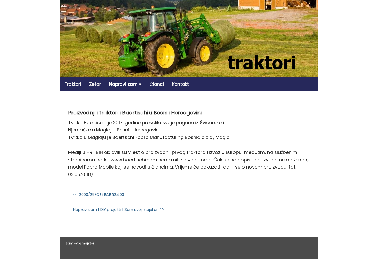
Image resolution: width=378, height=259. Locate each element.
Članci (157, 84)
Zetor (95, 84)
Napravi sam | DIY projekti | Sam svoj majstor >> (118, 209)
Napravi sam (124, 84)
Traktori (73, 84)
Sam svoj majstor (80, 243)
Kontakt (180, 84)
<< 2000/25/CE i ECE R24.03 (98, 194)
